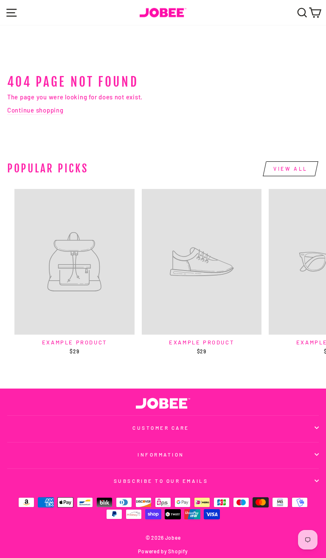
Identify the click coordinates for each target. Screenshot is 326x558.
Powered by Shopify (163, 551)
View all (290, 169)
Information (161, 454)
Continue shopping (35, 110)
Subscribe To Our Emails (161, 481)
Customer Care (160, 428)
